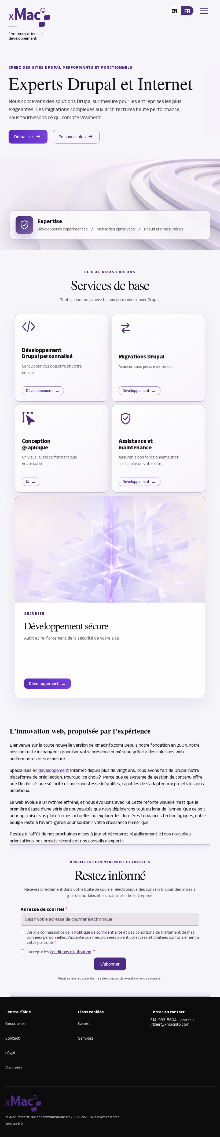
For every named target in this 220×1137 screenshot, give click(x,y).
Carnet (84, 1023)
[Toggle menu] (202, 11)
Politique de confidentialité (98, 932)
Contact (12, 1038)
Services (85, 1038)
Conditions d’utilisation (70, 951)
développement (53, 770)
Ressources (16, 1023)
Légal (10, 1052)
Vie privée (14, 1067)
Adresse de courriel (42, 909)
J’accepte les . (59, 951)
